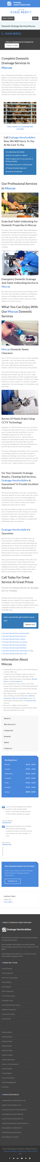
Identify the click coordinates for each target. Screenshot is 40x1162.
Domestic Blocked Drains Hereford (14, 636)
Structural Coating (8, 1014)
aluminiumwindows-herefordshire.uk (14, 1110)
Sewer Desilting (7, 1055)
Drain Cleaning (7, 969)
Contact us (8, 748)
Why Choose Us (9, 724)
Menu (35, 18)
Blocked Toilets (7, 1050)
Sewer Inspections (8, 1060)
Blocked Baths (7, 1032)
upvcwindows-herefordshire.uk (12, 1119)
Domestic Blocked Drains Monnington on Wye (18, 651)
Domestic (7, 736)
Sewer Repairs (7, 1073)
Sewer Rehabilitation (9, 1082)
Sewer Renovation (8, 1078)
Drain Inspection (16, 681)
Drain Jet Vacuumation (20, 698)
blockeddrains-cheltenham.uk (12, 1128)
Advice (6, 742)
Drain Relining (6, 982)
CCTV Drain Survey (8, 996)
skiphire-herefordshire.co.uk (11, 1105)
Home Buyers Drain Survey (11, 1005)
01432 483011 (13, 33)
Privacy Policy (22, 1151)
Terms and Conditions (9, 1151)
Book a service (8, 18)
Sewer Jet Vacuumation (10, 1064)
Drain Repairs (6, 987)
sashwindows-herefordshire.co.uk (13, 1100)
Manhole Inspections (9, 1010)
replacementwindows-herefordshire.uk (15, 1123)
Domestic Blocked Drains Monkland (14, 648)
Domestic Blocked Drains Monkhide (14, 645)
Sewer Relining (7, 1069)
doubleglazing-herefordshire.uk (12, 1114)
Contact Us (29, 624)
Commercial (8, 730)
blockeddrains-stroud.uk (10, 1137)
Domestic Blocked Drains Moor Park (15, 654)
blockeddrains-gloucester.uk (11, 1132)
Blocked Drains (7, 1037)
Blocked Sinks (31, 701)
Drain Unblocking (7, 991)
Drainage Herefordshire (19, 929)
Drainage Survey (7, 1000)
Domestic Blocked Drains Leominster (15, 642)
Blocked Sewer (7, 1041)
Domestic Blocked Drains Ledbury (14, 639)
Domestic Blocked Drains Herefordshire (16, 633)
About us (7, 718)
